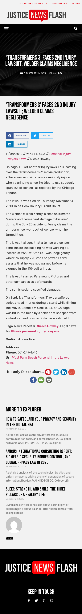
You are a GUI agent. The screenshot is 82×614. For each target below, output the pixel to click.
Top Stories (59, 3)
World (76, 3)
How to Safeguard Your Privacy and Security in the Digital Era (41, 421)
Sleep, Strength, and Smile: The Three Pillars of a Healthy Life (36, 491)
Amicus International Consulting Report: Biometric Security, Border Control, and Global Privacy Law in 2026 (39, 457)
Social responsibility (33, 3)
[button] (6, 28)
